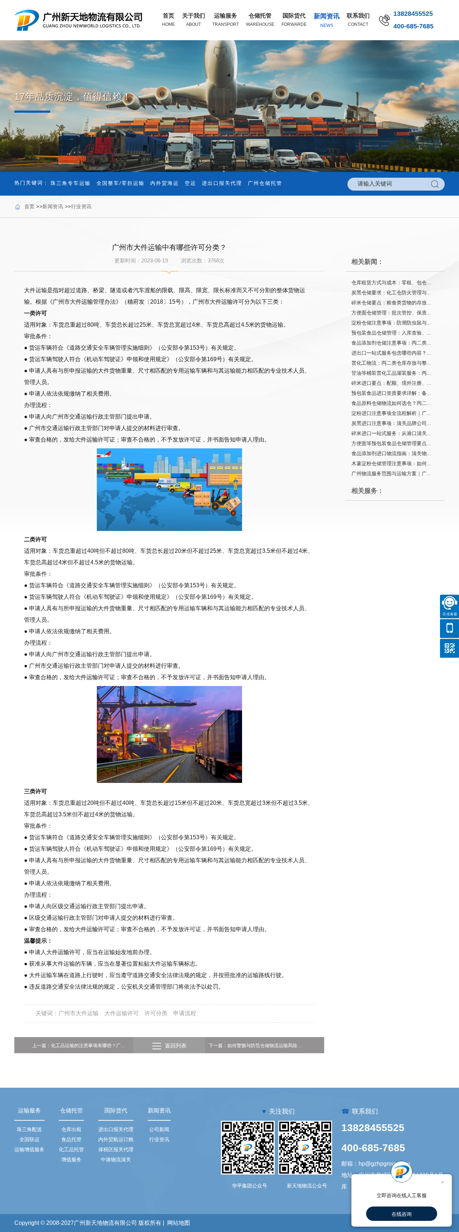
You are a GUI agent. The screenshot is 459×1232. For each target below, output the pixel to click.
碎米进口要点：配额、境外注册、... (391, 383)
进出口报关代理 (222, 183)
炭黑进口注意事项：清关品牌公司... (391, 423)
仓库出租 (71, 1129)
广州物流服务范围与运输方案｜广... (391, 473)
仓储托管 (71, 1110)
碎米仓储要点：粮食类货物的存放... (391, 302)
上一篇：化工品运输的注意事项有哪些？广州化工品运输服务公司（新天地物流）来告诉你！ (81, 1045)
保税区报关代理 (115, 1149)
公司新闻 (159, 1129)
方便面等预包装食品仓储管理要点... (391, 443)
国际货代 (115, 1110)
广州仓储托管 (265, 183)
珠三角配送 (29, 1129)
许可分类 (156, 1013)
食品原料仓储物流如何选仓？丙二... (391, 403)
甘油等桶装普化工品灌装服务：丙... (391, 373)
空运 (190, 183)
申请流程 (184, 1013)
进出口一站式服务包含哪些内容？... (391, 353)
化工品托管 (71, 1149)
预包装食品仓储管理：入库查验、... (391, 333)
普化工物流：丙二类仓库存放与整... (391, 363)
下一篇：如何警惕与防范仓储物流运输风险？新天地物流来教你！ (257, 1045)
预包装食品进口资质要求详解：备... (391, 393)
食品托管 (71, 1139)
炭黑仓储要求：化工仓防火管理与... (391, 292)
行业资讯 (81, 206)
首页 (29, 206)
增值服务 (71, 1159)
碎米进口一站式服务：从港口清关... (391, 433)
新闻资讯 (52, 206)
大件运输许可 (92, 440)
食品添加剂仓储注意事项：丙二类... (391, 343)
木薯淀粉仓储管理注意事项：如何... (391, 463)
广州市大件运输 (73, 302)
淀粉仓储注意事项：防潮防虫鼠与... (391, 323)
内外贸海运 (164, 183)
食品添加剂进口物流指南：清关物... (391, 453)
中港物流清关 (116, 1159)
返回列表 (175, 1045)
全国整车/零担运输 (120, 183)
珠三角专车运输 (71, 183)
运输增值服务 (29, 1149)
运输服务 (29, 1110)
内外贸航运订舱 (115, 1139)
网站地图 (178, 1223)
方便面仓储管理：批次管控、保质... (391, 313)
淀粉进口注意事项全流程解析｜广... (391, 413)
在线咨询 (402, 1214)
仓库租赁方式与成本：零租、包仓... (391, 282)
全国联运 (29, 1139)
